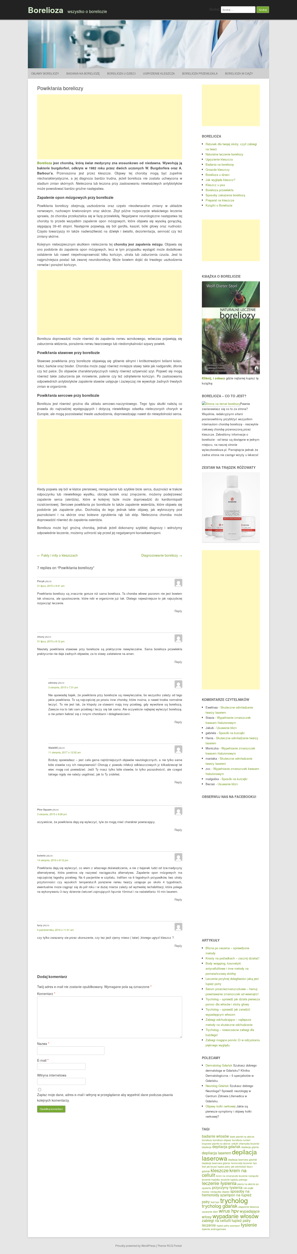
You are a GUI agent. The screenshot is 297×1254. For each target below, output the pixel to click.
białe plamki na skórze (242, 1136)
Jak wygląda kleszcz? (220, 179)
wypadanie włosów (235, 1216)
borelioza (207, 1140)
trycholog (234, 1200)
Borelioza (45, 9)
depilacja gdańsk (226, 1146)
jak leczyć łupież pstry (218, 1166)
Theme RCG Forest (169, 1245)
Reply (178, 611)
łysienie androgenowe (214, 1229)
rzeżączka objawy (219, 1191)
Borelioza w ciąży (239, 73)
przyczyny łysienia (227, 1187)
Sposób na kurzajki (232, 733)
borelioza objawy (222, 1140)
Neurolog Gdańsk (217, 1085)
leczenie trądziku (211, 1179)
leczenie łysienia (219, 1183)
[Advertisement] (109, 126)
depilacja (206, 1147)
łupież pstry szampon (228, 1225)
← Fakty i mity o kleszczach (57, 555)
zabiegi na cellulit (216, 1220)
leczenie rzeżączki (248, 1176)
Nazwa (43, 1043)
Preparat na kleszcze (220, 200)
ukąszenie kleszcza (248, 1206)
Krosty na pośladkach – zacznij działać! (232, 958)
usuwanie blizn (210, 1211)
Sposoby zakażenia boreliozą (225, 195)
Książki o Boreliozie (219, 205)
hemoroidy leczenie (241, 1163)
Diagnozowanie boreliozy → (161, 555)
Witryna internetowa (51, 1075)
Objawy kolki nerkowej (221, 1106)
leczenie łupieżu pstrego (234, 1179)
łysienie (249, 1224)
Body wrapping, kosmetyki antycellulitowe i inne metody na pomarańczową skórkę (227, 968)
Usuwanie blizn (226, 727)
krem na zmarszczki (227, 1176)
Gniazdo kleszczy (218, 169)
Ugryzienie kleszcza (159, 73)
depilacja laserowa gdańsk (242, 1159)
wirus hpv (229, 1210)
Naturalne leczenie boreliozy (224, 154)
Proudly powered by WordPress (135, 1245)
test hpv (215, 1202)
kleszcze (220, 1170)
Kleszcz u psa (215, 185)
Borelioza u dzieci (121, 73)
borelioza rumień (241, 1140)
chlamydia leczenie (249, 1143)
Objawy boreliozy (45, 73)
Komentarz (46, 993)
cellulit (234, 1143)
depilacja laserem (216, 1153)
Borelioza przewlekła (200, 73)
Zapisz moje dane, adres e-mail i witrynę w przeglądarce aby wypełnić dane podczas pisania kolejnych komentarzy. (105, 1097)
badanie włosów (215, 1136)
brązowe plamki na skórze (216, 1143)
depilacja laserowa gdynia (216, 1163)
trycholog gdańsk (219, 1205)
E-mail (42, 1060)
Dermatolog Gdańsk (219, 1065)
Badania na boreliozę (83, 73)
